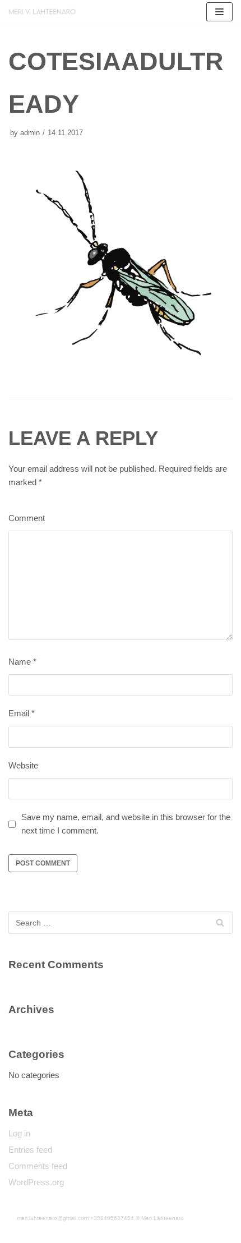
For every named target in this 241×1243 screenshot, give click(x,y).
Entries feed (30, 1149)
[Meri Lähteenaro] (42, 11)
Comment (26, 518)
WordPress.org (36, 1182)
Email (21, 713)
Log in (19, 1133)
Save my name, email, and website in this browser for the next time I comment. (125, 823)
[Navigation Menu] (219, 11)
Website (23, 765)
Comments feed (37, 1166)
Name (22, 661)
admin (30, 132)
